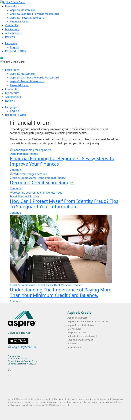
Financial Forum (19, 21)
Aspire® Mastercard (22, 10)
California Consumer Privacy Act (22, 363)
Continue (15, 170)
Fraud (13, 196)
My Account (12, 29)
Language (11, 43)
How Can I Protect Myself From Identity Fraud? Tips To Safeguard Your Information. (64, 204)
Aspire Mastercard (77, 317)
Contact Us (11, 25)
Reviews (10, 37)
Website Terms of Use (17, 358)
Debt (13, 154)
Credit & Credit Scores (23, 178)
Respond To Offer (15, 51)
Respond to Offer (76, 332)
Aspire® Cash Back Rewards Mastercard (34, 14)
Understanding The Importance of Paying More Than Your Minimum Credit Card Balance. (60, 292)
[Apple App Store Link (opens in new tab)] (19, 340)
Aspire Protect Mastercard (81, 325)
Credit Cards (45, 285)
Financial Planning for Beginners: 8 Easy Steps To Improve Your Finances (62, 161)
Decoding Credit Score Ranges (42, 182)
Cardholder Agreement (80, 339)
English (14, 47)
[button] (65, 58)
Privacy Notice (14, 356)
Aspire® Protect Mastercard (27, 17)
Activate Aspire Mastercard (82, 336)
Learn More (12, 6)
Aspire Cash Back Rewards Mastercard (88, 321)
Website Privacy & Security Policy (22, 361)
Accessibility (74, 347)
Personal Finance (27, 154)
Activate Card (13, 33)
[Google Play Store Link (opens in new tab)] (23, 346)
